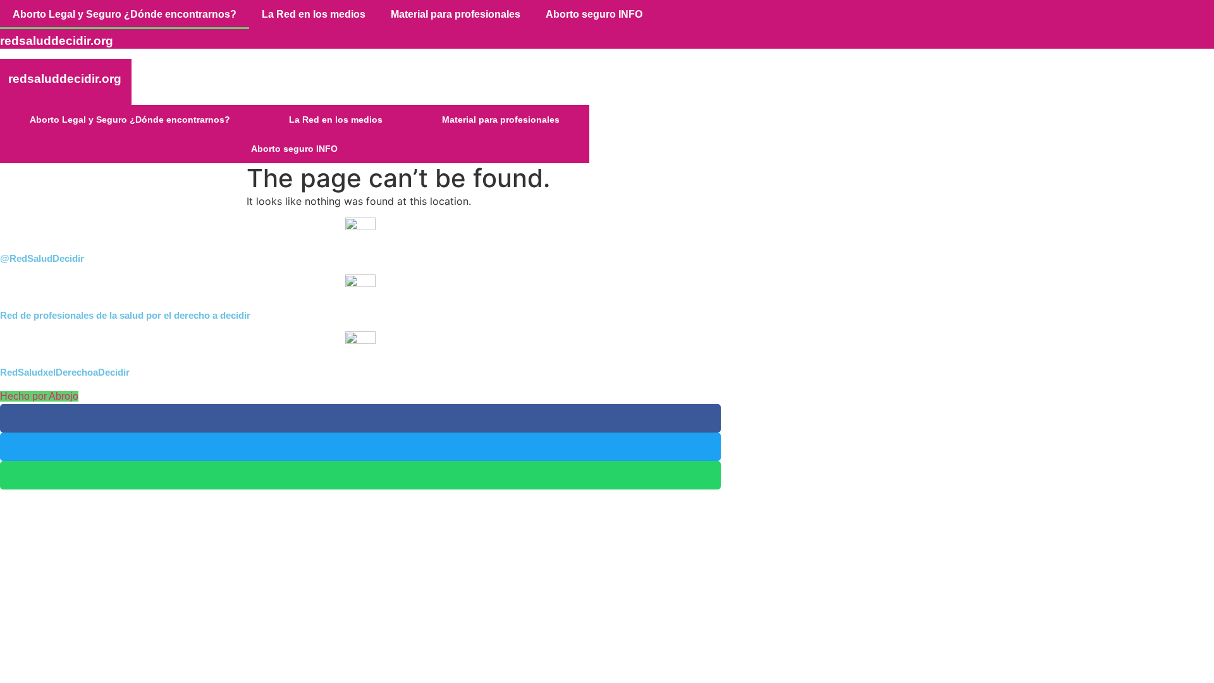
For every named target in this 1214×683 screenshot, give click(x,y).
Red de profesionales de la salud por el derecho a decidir (125, 315)
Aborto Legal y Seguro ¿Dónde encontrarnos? (124, 14)
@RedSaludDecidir (42, 258)
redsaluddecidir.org (64, 78)
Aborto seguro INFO (594, 14)
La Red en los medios (313, 14)
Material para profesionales (455, 14)
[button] (360, 418)
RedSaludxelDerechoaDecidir (65, 372)
